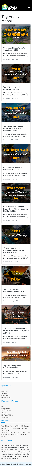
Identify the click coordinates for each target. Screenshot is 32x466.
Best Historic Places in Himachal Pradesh (12, 169)
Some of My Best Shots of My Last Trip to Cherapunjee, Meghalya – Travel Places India (15, 434)
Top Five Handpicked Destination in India (12, 367)
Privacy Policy (6, 397)
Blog (2, 406)
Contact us (5, 395)
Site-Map (4, 413)
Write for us (5, 393)
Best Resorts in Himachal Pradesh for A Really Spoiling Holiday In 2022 (15, 209)
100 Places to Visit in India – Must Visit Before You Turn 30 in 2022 (16, 331)
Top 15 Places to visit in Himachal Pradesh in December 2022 (13, 128)
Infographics (5, 409)
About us (4, 391)
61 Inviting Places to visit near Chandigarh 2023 (15, 49)
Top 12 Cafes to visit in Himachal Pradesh (12, 88)
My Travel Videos (7, 415)
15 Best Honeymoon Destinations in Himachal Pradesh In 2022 (13, 250)
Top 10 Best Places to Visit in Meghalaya (15, 426)
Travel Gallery (6, 411)
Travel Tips (5, 417)
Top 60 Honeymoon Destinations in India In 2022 (15, 290)
